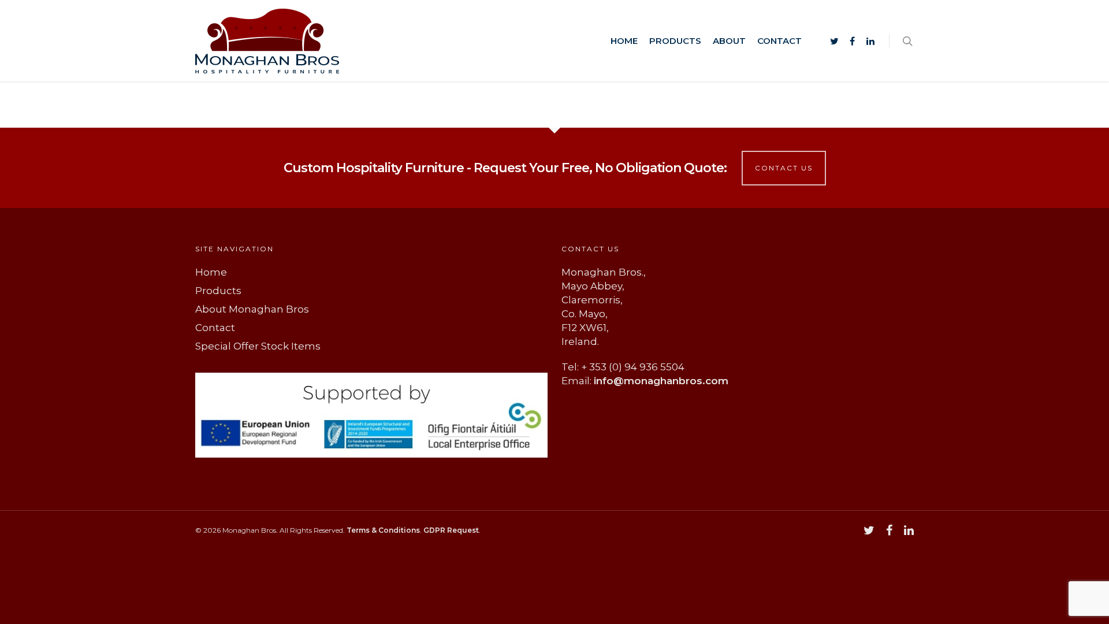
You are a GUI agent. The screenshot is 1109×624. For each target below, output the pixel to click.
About (729, 40)
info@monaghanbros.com (661, 381)
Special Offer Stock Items (258, 346)
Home (624, 40)
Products (675, 40)
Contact (779, 40)
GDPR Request (451, 530)
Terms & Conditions (383, 530)
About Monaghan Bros (252, 309)
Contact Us (784, 168)
